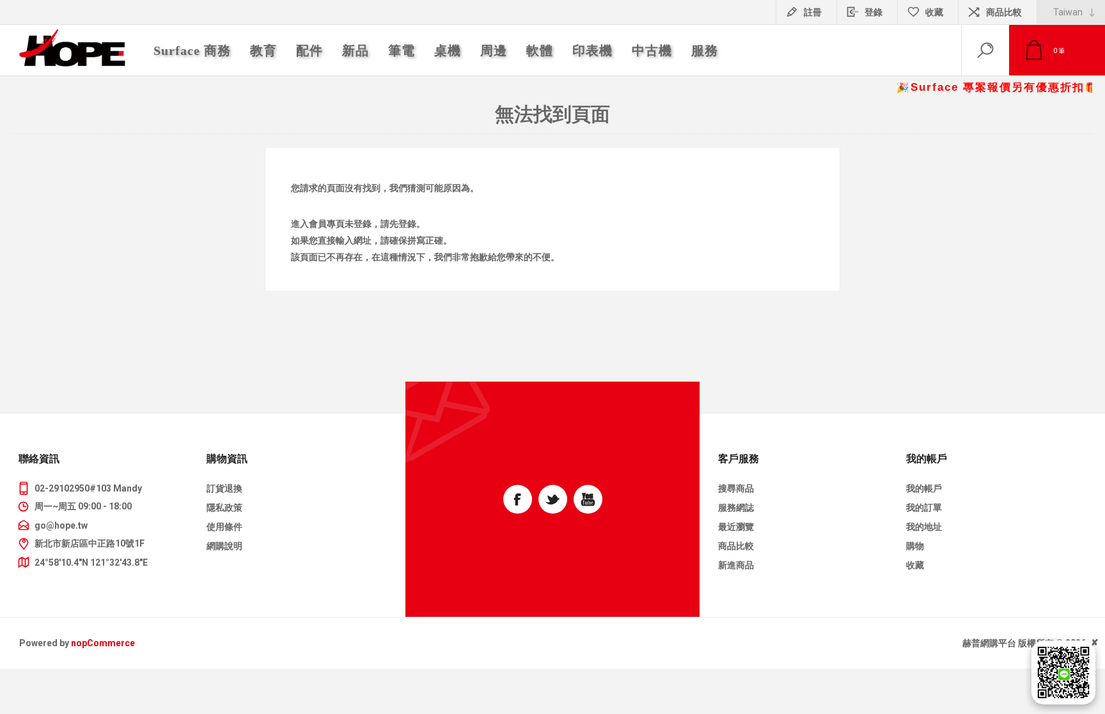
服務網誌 (736, 507)
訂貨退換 (224, 488)
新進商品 (736, 565)
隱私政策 (224, 507)
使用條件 (224, 527)
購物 (915, 546)
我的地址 (924, 527)
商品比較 (1004, 12)
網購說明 (224, 546)
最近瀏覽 (736, 527)
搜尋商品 (736, 488)
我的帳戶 (924, 488)
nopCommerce (103, 643)
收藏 (915, 565)
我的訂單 (924, 507)
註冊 (813, 12)
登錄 (873, 12)
